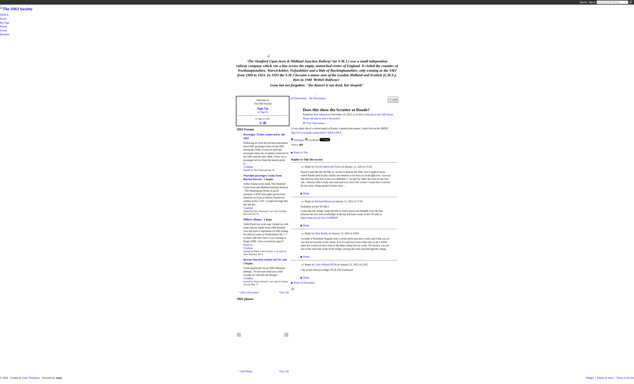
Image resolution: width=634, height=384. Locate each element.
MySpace (299, 140)
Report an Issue (605, 377)
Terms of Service (625, 377)
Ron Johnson (320, 114)
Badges (590, 377)
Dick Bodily (321, 233)
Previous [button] (239, 335)
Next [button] (286, 335)
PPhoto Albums (252, 219)
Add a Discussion (249, 292)
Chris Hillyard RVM (325, 264)
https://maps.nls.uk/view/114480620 (319, 217)
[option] (262, 335)
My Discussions (317, 98)
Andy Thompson (31, 377)
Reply (305, 193)
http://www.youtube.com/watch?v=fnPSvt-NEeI (316, 132)
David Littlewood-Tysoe (328, 166)
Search (631, 2)
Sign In (592, 2)
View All (284, 292)
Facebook (313, 140)
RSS (292, 289)
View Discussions (315, 123)
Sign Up (583, 2)
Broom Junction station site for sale (265, 259)
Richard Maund (323, 201)
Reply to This (299, 152)
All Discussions (298, 98)
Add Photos (246, 371)
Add (394, 99)
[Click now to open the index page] (317, 56)
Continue (248, 166)
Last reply (273, 211)
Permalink (302, 167)
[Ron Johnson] (295, 116)
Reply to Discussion (303, 282)
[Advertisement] (317, 45)
